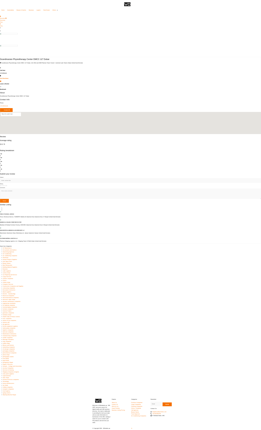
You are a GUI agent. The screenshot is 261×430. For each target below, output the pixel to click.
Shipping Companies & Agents (11, 372)
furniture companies (8, 309)
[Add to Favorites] (0, 86)
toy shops (5, 385)
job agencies (6, 324)
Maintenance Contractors (9, 333)
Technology (6, 381)
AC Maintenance (7, 248)
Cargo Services (7, 276)
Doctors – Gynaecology (9, 293)
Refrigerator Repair (8, 362)
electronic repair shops (9, 299)
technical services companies (11, 379)
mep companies (7, 341)
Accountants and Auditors (10, 250)
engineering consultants (9, 303)
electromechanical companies (11, 297)
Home (2, 10)
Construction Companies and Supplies (13, 286)
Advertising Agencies (8, 252)
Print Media (6, 358)
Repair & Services (8, 364)
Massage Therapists (8, 339)
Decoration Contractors (9, 290)
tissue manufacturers (8, 383)
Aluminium (5, 257)
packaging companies (8, 351)
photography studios (8, 356)
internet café (6, 322)
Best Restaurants (7, 265)
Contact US (7, 110)
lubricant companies (8, 332)
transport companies (8, 389)
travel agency (6, 391)
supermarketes (7, 375)
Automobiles (10, 10)
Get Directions (4, 78)
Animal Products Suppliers (10, 259)
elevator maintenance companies (11, 301)
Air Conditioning (7, 253)
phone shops (6, 354)
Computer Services (8, 284)
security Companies (8, 368)
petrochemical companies (10, 353)
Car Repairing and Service (10, 274)
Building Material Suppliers (10, 267)
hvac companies (7, 318)
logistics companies (8, 330)
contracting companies (9, 288)
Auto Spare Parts (7, 261)
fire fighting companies (9, 305)
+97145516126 (4, 106)
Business (31, 10)
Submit (4, 200)
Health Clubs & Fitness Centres (11, 316)
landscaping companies (9, 328)
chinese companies (8, 278)
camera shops (6, 272)
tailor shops (6, 377)
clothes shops (6, 282)
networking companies (9, 347)
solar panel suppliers (8, 373)
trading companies (8, 387)
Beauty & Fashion (21, 10)
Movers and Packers (8, 345)
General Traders (7, 311)
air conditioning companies (10, 255)
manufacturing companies (10, 335)
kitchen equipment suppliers (10, 326)
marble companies (8, 337)
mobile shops (6, 343)
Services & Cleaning (8, 370)
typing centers (6, 393)
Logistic (38, 10)
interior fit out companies (9, 320)
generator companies (8, 313)
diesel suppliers (7, 292)
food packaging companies (10, 307)
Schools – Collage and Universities (12, 366)
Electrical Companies (8, 295)
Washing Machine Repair (9, 394)
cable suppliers (7, 271)
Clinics (4, 280)
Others (54, 10)
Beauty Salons (7, 263)
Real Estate (46, 10)
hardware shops (7, 314)
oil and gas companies (9, 349)
